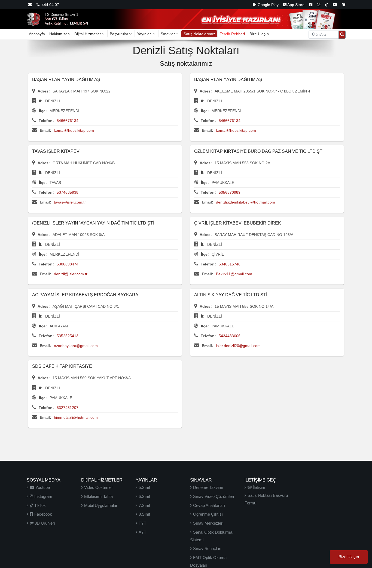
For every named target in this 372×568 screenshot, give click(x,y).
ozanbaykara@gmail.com (76, 345)
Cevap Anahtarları (209, 505)
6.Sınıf (144, 496)
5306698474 (67, 264)
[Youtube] (335, 4)
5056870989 (229, 192)
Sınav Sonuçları (207, 548)
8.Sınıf (144, 514)
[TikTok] (326, 4)
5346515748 (229, 264)
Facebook (42, 514)
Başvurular (119, 34)
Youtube (42, 487)
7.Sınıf (144, 505)
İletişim (258, 487)
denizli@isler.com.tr (70, 274)
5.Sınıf (144, 487)
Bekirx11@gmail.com (234, 274)
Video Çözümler (98, 487)
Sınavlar (168, 34)
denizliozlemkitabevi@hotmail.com (245, 202)
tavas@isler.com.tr (70, 202)
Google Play (268, 4)
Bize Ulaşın (259, 34)
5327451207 (67, 407)
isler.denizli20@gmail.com (238, 345)
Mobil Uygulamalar (100, 505)
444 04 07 (49, 4)
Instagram (42, 496)
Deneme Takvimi (208, 487)
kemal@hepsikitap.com (74, 130)
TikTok (39, 505)
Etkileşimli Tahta (98, 496)
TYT (142, 523)
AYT (142, 532)
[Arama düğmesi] (342, 35)
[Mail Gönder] (30, 4)
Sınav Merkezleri (208, 523)
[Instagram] (318, 4)
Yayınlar (144, 34)
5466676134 (67, 120)
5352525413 (67, 336)
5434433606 (229, 336)
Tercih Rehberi (232, 34)
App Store (295, 4)
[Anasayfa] (33, 19)
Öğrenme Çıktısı (208, 514)
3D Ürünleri (44, 523)
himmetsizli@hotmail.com (76, 417)
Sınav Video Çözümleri (213, 496)
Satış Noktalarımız (199, 34)
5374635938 (67, 192)
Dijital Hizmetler (87, 34)
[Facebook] (310, 4)
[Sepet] (343, 4)
